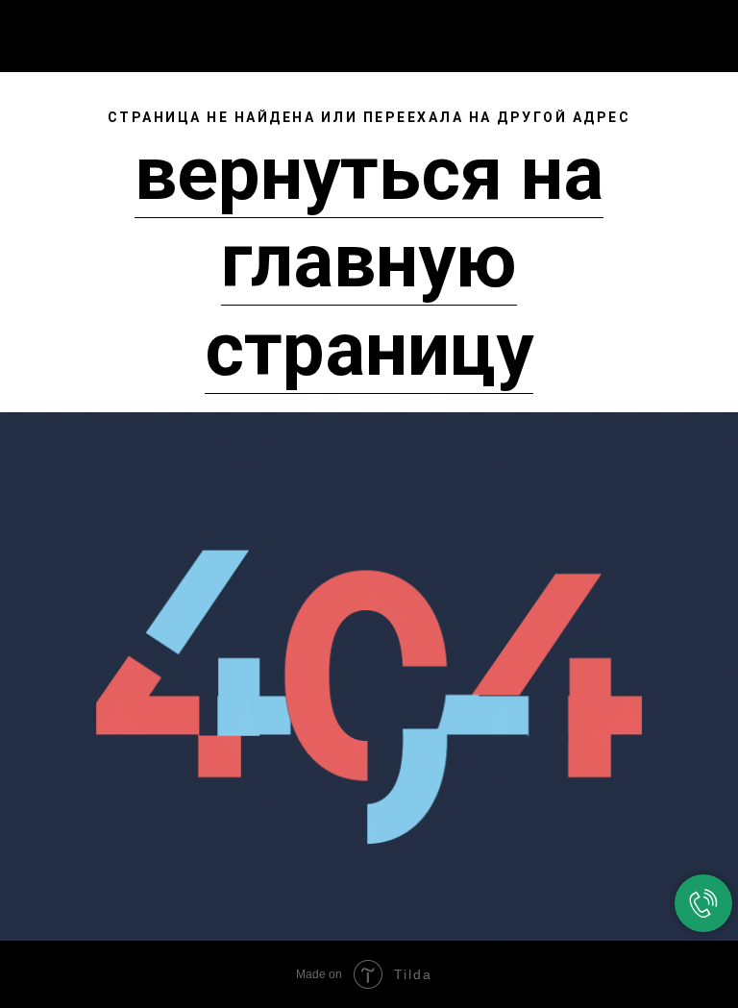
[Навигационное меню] (708, 30)
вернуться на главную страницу (369, 261)
